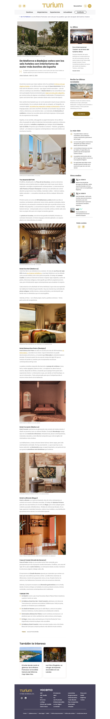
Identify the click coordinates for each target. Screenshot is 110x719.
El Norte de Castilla (45, 704)
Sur (54, 697)
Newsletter (78, 6)
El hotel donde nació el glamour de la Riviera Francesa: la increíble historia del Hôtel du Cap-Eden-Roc (30, 669)
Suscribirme (81, 114)
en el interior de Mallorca (34, 273)
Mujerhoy (83, 697)
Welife (82, 695)
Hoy (41, 697)
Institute (80, 12)
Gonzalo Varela (76, 70)
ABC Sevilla (43, 695)
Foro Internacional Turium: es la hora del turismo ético (81, 49)
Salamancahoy (72, 697)
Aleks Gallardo (24, 75)
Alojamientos (42, 12)
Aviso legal (41, 713)
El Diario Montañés (58, 702)
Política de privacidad (57, 713)
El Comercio (56, 693)
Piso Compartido (73, 702)
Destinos (29, 12)
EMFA (47, 713)
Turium (82, 700)
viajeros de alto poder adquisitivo (55, 93)
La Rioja (42, 702)
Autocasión (71, 704)
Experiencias (55, 12)
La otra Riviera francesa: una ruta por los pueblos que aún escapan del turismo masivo (60, 17)
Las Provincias (57, 700)
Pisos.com (83, 693)
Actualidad (67, 12)
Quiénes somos (33, 713)
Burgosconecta (72, 695)
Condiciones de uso (82, 713)
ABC (41, 693)
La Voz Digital (57, 704)
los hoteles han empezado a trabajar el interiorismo (45, 106)
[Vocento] (46, 691)
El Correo (42, 700)
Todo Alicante (72, 700)
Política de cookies (70, 713)
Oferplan (70, 706)
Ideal (54, 695)
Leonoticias (71, 693)
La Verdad (56, 706)
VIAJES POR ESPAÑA (33, 632)
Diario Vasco (44, 706)
